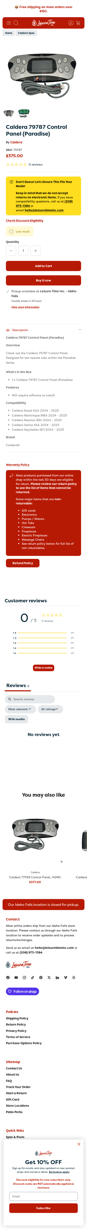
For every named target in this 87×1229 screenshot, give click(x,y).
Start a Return (16, 1093)
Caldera (16, 142)
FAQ (9, 1081)
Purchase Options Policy (24, 1043)
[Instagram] (24, 977)
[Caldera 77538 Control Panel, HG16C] (35, 835)
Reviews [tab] (17, 685)
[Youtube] (16, 977)
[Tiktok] (33, 977)
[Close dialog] (79, 1144)
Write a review (44, 667)
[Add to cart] (61, 862)
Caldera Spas (26, 33)
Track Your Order (18, 1087)
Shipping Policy (17, 1018)
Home (8, 33)
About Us (12, 1074)
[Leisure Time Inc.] (43, 22)
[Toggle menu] (9, 23)
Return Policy (16, 1024)
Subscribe (43, 1208)
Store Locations (17, 1106)
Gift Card (12, 1099)
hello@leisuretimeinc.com (44, 210)
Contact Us (14, 1068)
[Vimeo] (65, 977)
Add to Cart (43, 266)
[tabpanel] (43, 738)
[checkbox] (16, 719)
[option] (43, 73)
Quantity (12, 242)
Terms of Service (18, 1037)
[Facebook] (8, 977)
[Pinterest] (41, 977)
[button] (43, 633)
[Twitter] (49, 977)
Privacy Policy (16, 1031)
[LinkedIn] (57, 977)
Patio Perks (14, 1112)
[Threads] (74, 977)
